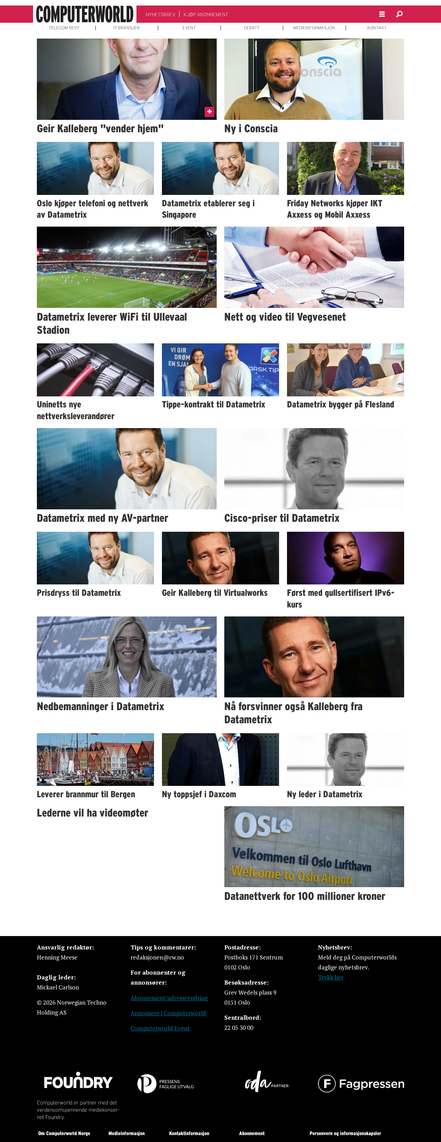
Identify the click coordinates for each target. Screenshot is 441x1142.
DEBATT (251, 27)
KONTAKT (377, 27)
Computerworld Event (160, 1028)
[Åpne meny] (382, 14)
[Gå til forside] (84, 14)
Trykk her (330, 977)
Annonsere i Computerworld (168, 1013)
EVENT (189, 27)
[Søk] (399, 14)
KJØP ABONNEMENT (206, 14)
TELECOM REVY (64, 27)
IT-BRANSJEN (126, 27)
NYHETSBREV (160, 14)
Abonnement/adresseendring (169, 998)
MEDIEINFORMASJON (314, 27)
